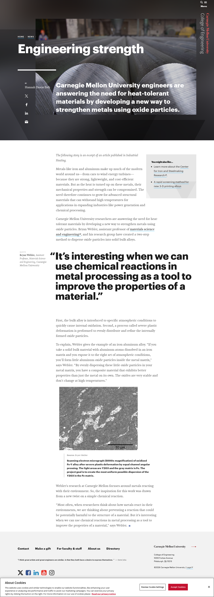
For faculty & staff (69, 548)
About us (94, 548)
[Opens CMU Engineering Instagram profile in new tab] (52, 572)
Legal (189, 567)
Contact (23, 548)
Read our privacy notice (104, 593)
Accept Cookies (178, 587)
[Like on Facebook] (26, 104)
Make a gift (43, 548)
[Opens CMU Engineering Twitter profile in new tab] (21, 572)
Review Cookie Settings (152, 587)
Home (21, 36)
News (31, 36)
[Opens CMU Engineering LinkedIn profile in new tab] (36, 572)
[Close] (209, 587)
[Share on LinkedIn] (26, 112)
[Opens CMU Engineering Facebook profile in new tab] (29, 572)
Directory (113, 548)
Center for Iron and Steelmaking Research (171, 171)
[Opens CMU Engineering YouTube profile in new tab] (44, 572)
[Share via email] (26, 121)
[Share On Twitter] (26, 95)
